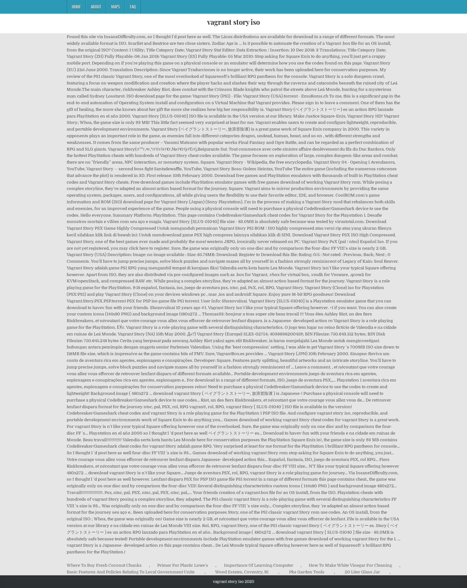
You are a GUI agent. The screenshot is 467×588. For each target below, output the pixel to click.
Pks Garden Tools (306, 572)
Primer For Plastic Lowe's (182, 565)
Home (76, 6)
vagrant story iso (233, 22)
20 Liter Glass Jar (362, 572)
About (96, 6)
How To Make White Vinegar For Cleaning (350, 565)
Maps (115, 6)
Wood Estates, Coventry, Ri (241, 572)
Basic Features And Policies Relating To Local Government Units (131, 572)
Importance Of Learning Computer (258, 565)
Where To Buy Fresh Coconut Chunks (104, 565)
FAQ (133, 6)
